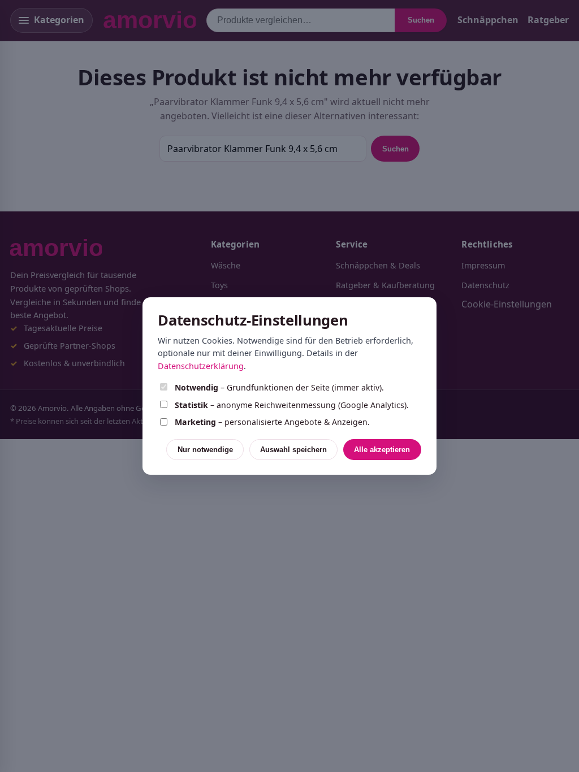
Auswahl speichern (293, 449)
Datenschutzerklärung (201, 366)
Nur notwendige (205, 449)
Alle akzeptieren (382, 449)
